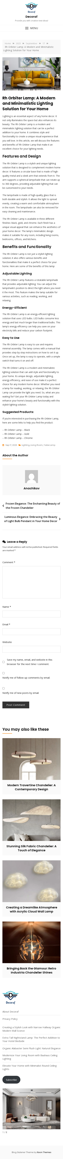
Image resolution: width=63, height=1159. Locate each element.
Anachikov (32, 488)
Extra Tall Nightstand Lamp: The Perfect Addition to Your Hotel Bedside (31, 1039)
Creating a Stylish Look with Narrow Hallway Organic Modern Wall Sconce (31, 1029)
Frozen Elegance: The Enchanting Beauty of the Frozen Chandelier (33, 506)
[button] (31, 28)
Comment (8, 562)
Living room (37, 445)
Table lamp (49, 445)
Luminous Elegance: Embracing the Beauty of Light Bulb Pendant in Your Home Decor (30, 519)
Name (6, 606)
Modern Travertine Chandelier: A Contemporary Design (31, 787)
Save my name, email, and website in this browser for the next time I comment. (29, 662)
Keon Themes (44, 1152)
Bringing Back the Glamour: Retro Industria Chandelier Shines (31, 970)
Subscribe (11, 1079)
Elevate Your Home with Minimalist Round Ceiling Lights (29, 1067)
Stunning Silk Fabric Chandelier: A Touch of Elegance (31, 848)
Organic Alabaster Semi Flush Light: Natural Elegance (31, 1048)
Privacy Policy (10, 1018)
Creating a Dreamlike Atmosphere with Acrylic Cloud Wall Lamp (31, 909)
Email (6, 624)
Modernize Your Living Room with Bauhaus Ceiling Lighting (30, 1057)
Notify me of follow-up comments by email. (26, 677)
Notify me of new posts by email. (20, 692)
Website (7, 642)
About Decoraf (10, 1011)
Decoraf (31, 17)
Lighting (26, 445)
